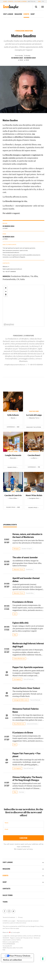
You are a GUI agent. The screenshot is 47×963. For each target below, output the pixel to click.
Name (6, 823)
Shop (33, 14)
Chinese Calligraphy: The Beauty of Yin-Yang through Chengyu (27, 779)
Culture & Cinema (20, 1)
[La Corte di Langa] (34, 402)
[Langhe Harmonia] (13, 442)
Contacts (6, 888)
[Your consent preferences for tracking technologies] (42, 958)
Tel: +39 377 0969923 (9, 271)
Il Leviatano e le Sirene (23, 601)
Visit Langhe (8, 14)
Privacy (20, 917)
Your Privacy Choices (20, 956)
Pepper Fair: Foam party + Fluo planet (26, 755)
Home (5, 1)
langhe (10, 7)
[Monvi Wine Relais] (34, 482)
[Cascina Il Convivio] (13, 482)
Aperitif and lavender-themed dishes (26, 580)
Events (10, 1)
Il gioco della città (20, 622)
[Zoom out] (5, 291)
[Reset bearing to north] (5, 295)
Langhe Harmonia (13, 455)
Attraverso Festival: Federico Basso (26, 710)
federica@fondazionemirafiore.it (12, 269)
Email (6, 829)
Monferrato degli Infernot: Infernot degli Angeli (28, 645)
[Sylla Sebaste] (13, 402)
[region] (23, 306)
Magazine (18, 14)
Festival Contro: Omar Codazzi (26, 687)
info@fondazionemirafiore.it (14, 365)
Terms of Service (10, 928)
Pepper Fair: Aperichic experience (28, 667)
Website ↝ (6, 266)
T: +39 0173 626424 (35, 365)
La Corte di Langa (34, 415)
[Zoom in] (5, 288)
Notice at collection (12, 960)
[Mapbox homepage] (8, 324)
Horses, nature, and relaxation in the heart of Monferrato (27, 536)
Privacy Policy (39, 926)
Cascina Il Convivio (13, 495)
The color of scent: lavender (25, 557)
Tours (5, 902)
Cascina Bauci (34, 455)
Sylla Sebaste (13, 415)
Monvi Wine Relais (34, 495)
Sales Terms (8, 895)
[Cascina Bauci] (34, 442)
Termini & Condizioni (9, 917)
